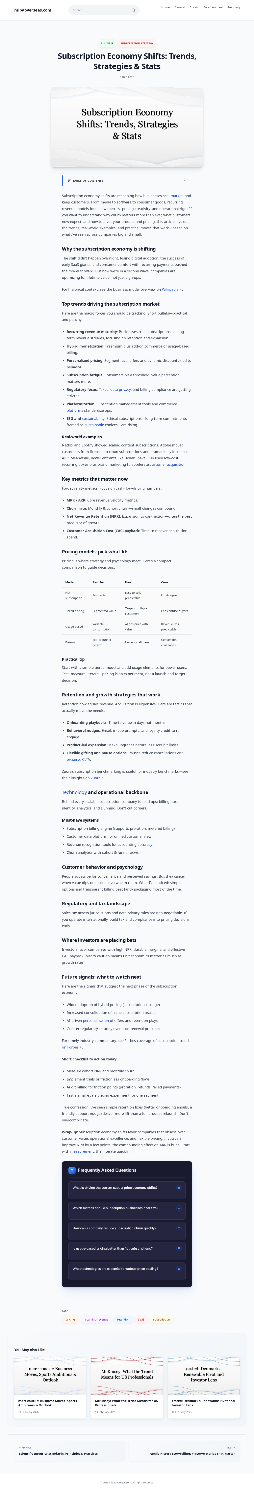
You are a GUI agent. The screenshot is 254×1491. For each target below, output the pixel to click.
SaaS (141, 1319)
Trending (234, 7)
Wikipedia (170, 289)
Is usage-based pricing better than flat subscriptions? (113, 1248)
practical (132, 227)
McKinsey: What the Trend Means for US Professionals (126, 1402)
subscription (161, 1319)
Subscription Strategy (137, 43)
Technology (74, 792)
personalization (96, 1020)
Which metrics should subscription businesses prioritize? (115, 1208)
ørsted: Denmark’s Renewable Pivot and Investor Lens (203, 1402)
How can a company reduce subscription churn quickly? (114, 1228)
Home (165, 7)
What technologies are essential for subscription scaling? (115, 1268)
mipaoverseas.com (32, 10)
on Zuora (92, 777)
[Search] (133, 10)
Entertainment (213, 7)
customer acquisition (168, 464)
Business (107, 43)
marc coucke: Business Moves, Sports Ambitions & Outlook (47, 1402)
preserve (74, 759)
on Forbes (70, 1047)
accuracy (145, 844)
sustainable (94, 424)
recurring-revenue (96, 1319)
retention (123, 1319)
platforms (75, 410)
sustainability (93, 418)
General (179, 7)
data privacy (120, 389)
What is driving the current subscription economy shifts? (115, 1187)
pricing (70, 1319)
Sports (194, 7)
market (177, 195)
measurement (82, 1151)
